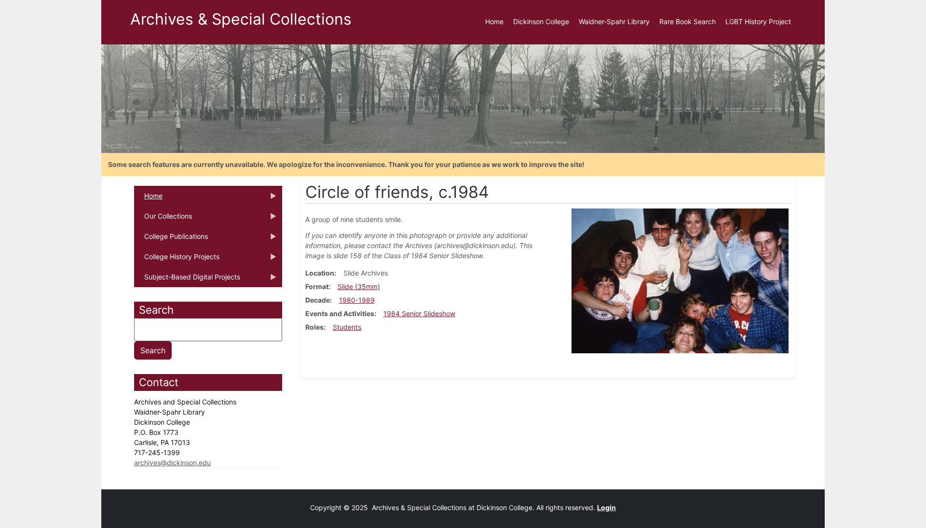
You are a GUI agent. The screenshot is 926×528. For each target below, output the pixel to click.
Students (347, 327)
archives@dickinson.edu (172, 463)
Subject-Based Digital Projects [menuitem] (187, 280)
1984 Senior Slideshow (419, 313)
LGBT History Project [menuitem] (758, 21)
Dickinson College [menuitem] (541, 21)
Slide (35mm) (359, 286)
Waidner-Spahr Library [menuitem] (614, 21)
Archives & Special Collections (241, 19)
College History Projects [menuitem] (176, 259)
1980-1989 (357, 300)
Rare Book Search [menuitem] (687, 21)
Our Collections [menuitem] (163, 219)
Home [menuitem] (494, 21)
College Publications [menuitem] (171, 239)
